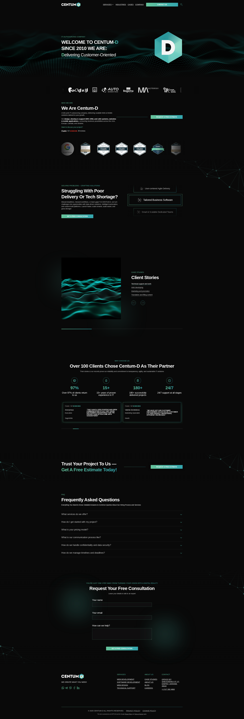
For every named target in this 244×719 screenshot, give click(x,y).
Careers (149, 688)
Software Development (128, 682)
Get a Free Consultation (77, 216)
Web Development (125, 679)
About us (149, 682)
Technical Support (126, 688)
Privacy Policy (133, 711)
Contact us (162, 4)
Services (107, 5)
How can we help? (101, 625)
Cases (131, 5)
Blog (147, 685)
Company (139, 5)
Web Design (122, 685)
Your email (97, 613)
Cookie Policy (149, 711)
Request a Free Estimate (166, 117)
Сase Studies (151, 679)
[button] (133, 303)
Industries (121, 5)
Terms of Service (139, 714)
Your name (97, 600)
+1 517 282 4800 (168, 689)
